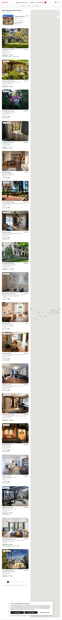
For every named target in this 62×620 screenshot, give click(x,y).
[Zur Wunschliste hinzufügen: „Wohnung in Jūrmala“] (27, 153)
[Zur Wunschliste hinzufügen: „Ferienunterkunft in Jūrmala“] (27, 551)
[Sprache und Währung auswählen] (55, 2)
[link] (5, 582)
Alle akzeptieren (17, 612)
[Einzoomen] (58, 15)
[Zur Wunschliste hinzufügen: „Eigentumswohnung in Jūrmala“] (27, 274)
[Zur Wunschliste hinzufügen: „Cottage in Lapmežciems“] (27, 488)
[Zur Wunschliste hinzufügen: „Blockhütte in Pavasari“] (27, 425)
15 (22, 582)
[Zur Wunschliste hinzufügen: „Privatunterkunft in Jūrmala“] (27, 30)
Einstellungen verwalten (45, 612)
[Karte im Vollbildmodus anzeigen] (58, 12)
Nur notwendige (31, 612)
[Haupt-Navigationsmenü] (59, 2)
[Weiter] (25, 582)
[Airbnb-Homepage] (5, 2)
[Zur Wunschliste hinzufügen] (27, 16)
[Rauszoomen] (58, 18)
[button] (19, 22)
